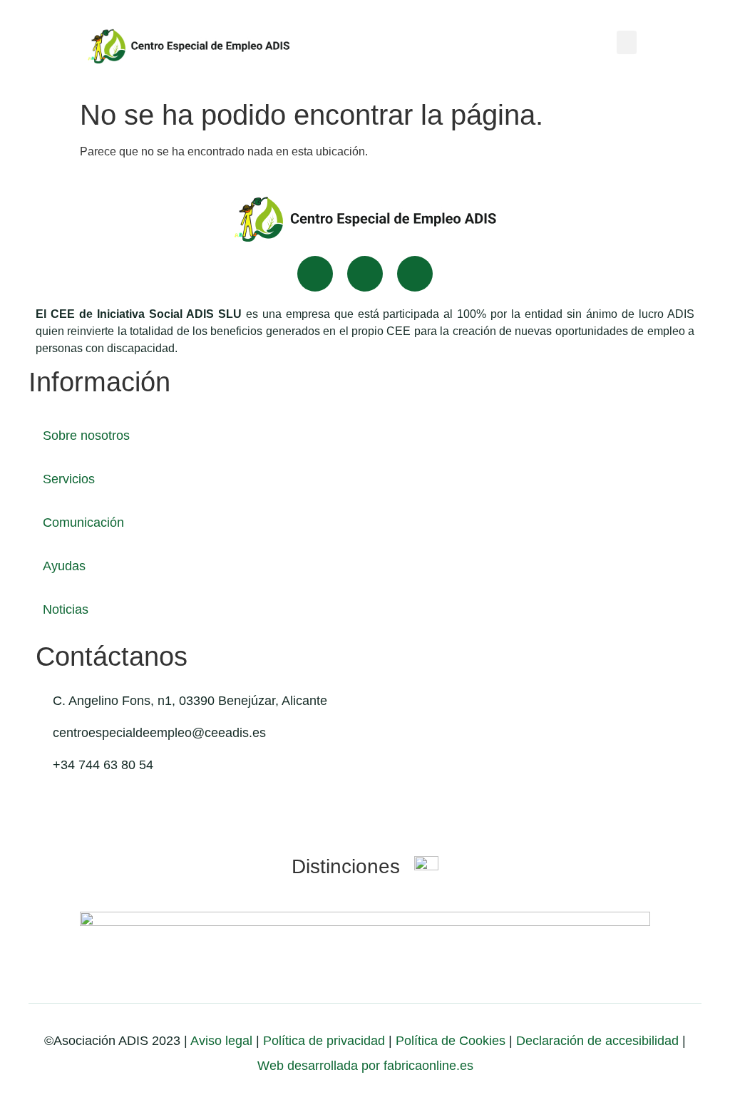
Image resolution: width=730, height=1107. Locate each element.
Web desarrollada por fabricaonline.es (365, 1066)
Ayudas (64, 566)
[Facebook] (315, 274)
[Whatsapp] (365, 274)
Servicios (69, 479)
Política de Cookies (450, 1041)
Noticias (65, 609)
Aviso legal (221, 1041)
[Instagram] (415, 274)
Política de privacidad (322, 1041)
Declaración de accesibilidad (597, 1041)
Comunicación (83, 522)
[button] (627, 42)
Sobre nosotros (86, 435)
